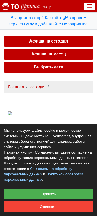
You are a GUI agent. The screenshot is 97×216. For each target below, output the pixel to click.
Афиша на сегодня (48, 41)
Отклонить (48, 207)
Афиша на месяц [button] (48, 54)
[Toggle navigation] (89, 6)
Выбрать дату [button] (48, 67)
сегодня (37, 87)
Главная (16, 87)
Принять (48, 194)
